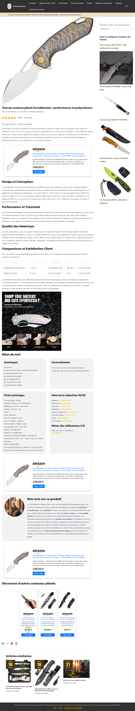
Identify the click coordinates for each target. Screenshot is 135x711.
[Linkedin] (16, 643)
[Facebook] (3, 643)
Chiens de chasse (77, 3)
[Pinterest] (12, 643)
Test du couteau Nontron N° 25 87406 (113, 120)
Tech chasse (63, 3)
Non (60, 708)
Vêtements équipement (103, 3)
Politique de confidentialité (73, 708)
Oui (55, 708)
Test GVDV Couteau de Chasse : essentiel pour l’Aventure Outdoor (19, 687)
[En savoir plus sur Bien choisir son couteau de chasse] (76, 669)
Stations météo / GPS (47, 3)
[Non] (133, 707)
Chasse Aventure (19, 6)
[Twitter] (7, 643)
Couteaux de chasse (12, 691)
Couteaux (32, 3)
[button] (127, 6)
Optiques (118, 3)
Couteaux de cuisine (36, 9)
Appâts (89, 3)
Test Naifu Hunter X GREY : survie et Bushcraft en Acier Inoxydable (46, 690)
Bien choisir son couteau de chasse (74, 680)
